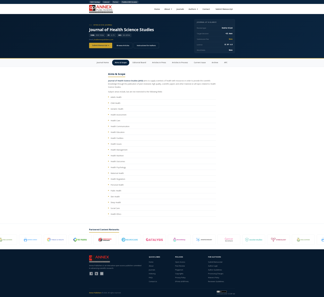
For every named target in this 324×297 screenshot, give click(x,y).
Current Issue (200, 62)
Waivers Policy (213, 277)
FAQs (151, 277)
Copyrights (179, 273)
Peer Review (180, 266)
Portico (115, 2)
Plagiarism (179, 270)
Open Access (180, 262)
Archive (215, 62)
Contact (206, 9)
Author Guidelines (215, 270)
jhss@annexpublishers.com (103, 39)
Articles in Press (159, 62)
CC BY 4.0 (231, 294)
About (168, 9)
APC (225, 62)
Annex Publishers (95, 293)
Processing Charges (215, 273)
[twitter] (96, 274)
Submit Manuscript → (100, 45)
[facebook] (91, 274)
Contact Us (153, 281)
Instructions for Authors (146, 45)
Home (157, 9)
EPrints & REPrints (182, 281)
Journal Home (103, 62)
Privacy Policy (180, 277)
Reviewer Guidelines (216, 281)
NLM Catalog (95, 2)
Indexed (106, 2)
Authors (193, 9)
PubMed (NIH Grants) (129, 2)
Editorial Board (139, 62)
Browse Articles (123, 45)
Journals (180, 9)
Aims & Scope (121, 62)
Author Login (213, 266)
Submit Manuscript (224, 9)
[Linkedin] (102, 274)
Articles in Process (180, 62)
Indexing (152, 273)
